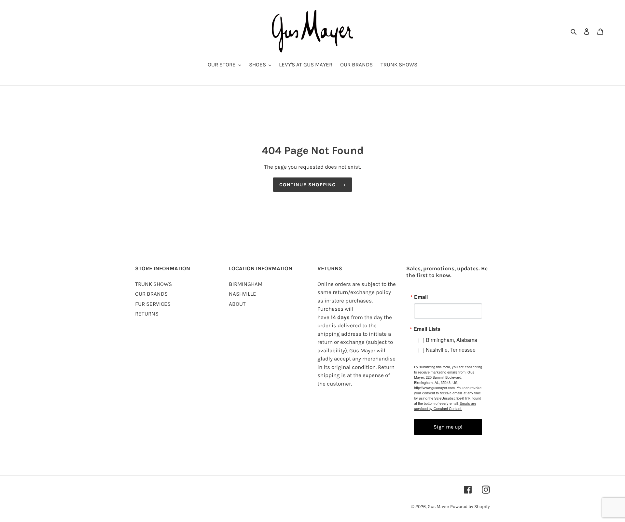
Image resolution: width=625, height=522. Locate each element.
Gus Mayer (439, 506)
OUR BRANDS (151, 293)
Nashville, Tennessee (451, 349)
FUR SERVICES (153, 304)
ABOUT (237, 304)
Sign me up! (448, 427)
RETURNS (147, 313)
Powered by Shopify (470, 506)
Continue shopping (307, 185)
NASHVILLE (242, 293)
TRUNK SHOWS (153, 284)
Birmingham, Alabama (451, 340)
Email (421, 297)
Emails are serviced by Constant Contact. (445, 406)
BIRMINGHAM (245, 284)
